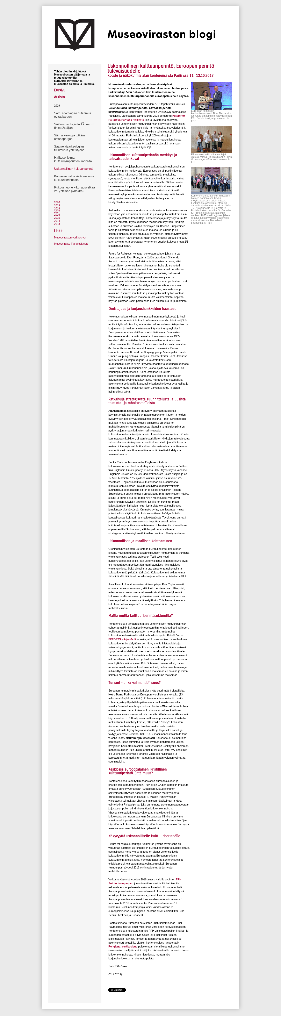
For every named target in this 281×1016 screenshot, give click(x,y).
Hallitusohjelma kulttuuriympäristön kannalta (73, 159)
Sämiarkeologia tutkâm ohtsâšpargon (69, 137)
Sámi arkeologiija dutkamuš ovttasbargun (72, 114)
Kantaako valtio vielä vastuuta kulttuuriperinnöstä (74, 177)
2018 (57, 208)
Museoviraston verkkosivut (70, 237)
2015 (57, 217)
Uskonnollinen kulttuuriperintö (73, 168)
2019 (57, 105)
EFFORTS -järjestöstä (122, 639)
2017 (57, 211)
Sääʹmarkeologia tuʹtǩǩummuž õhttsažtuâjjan (74, 125)
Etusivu (59, 90)
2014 (57, 220)
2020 (57, 202)
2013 (57, 224)
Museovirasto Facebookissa (71, 243)
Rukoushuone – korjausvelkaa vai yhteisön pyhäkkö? (74, 189)
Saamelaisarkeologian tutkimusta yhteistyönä (69, 148)
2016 (57, 214)
